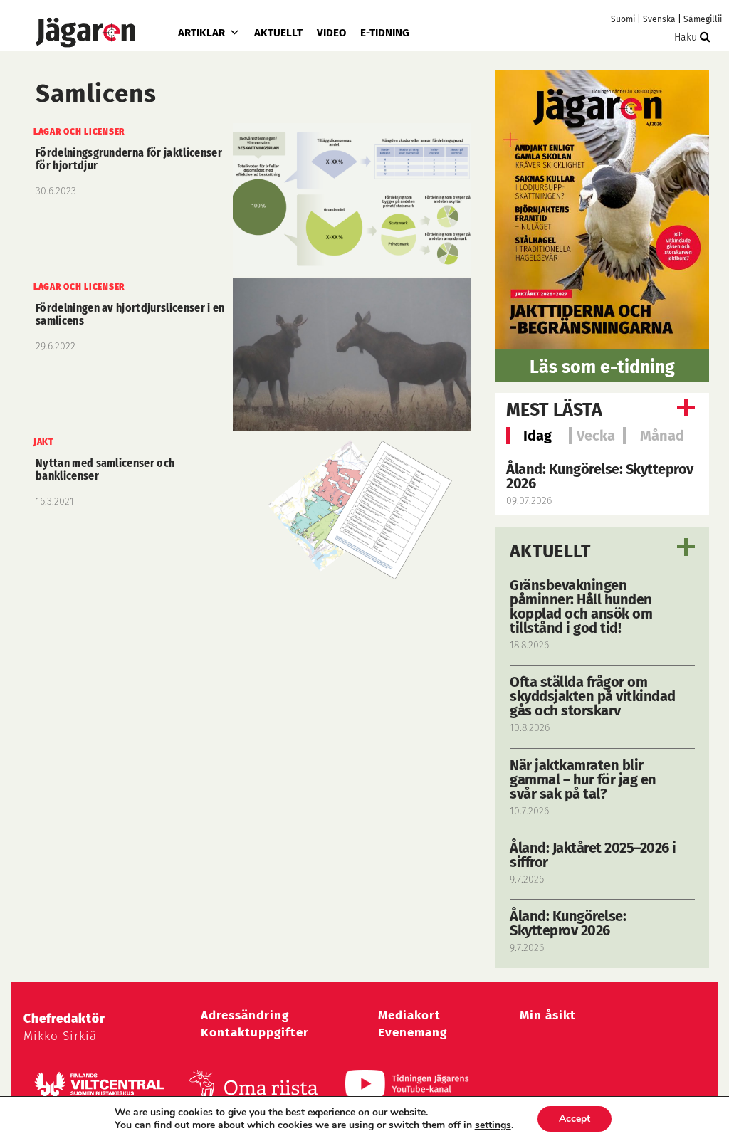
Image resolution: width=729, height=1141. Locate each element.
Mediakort (409, 1015)
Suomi (623, 19)
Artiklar (201, 32)
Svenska (659, 19)
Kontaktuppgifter (255, 1032)
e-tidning (384, 32)
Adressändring (245, 1015)
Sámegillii (702, 19)
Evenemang (412, 1032)
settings (493, 1125)
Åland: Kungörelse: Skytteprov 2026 (599, 476)
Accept (574, 1118)
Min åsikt (548, 1015)
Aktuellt (278, 32)
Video (331, 32)
